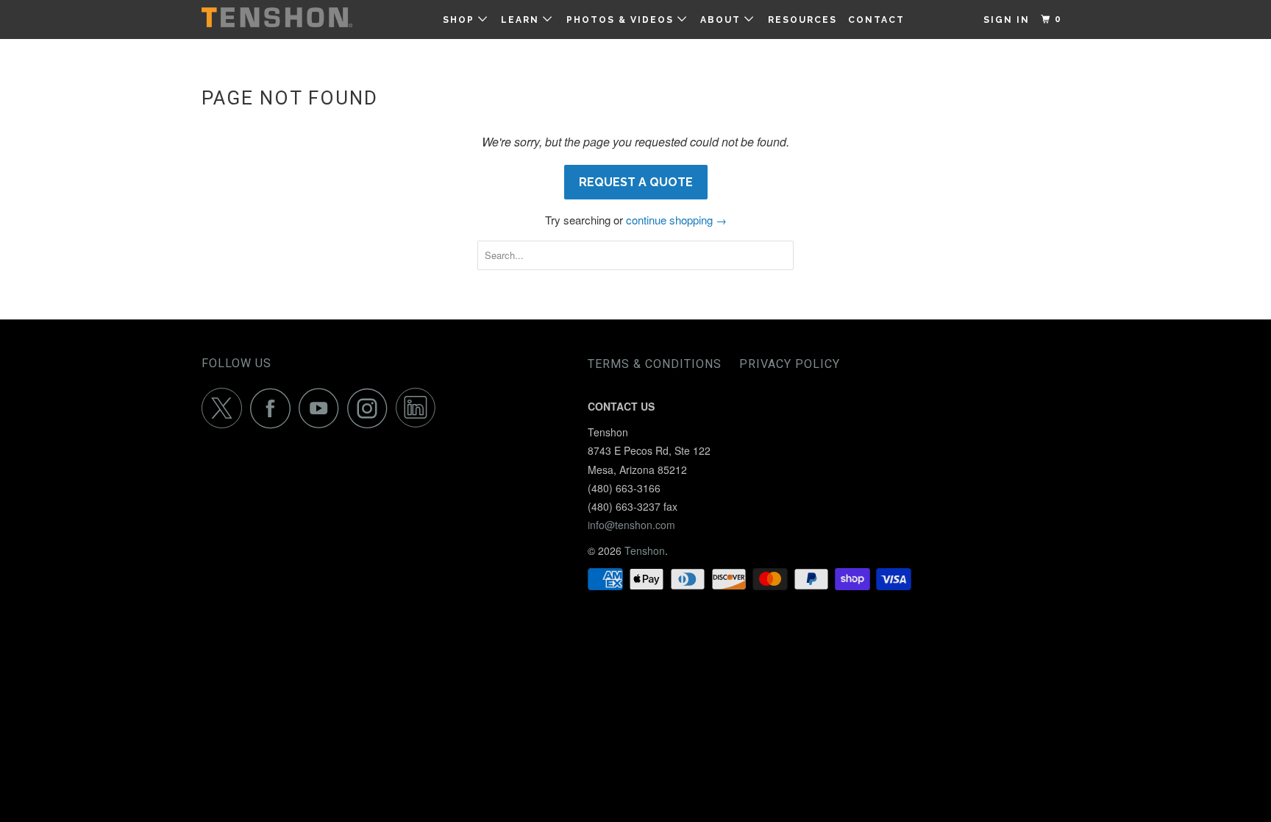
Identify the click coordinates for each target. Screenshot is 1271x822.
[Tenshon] (277, 17)
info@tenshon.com (631, 524)
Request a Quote (636, 182)
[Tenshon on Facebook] (274, 408)
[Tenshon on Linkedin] (420, 408)
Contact (876, 20)
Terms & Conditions (655, 364)
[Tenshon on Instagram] (371, 408)
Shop (460, 20)
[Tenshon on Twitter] (226, 408)
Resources (802, 20)
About (722, 20)
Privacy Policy (789, 364)
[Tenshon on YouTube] (323, 408)
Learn (522, 20)
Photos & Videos (621, 20)
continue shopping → (676, 219)
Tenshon (644, 550)
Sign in (1006, 20)
